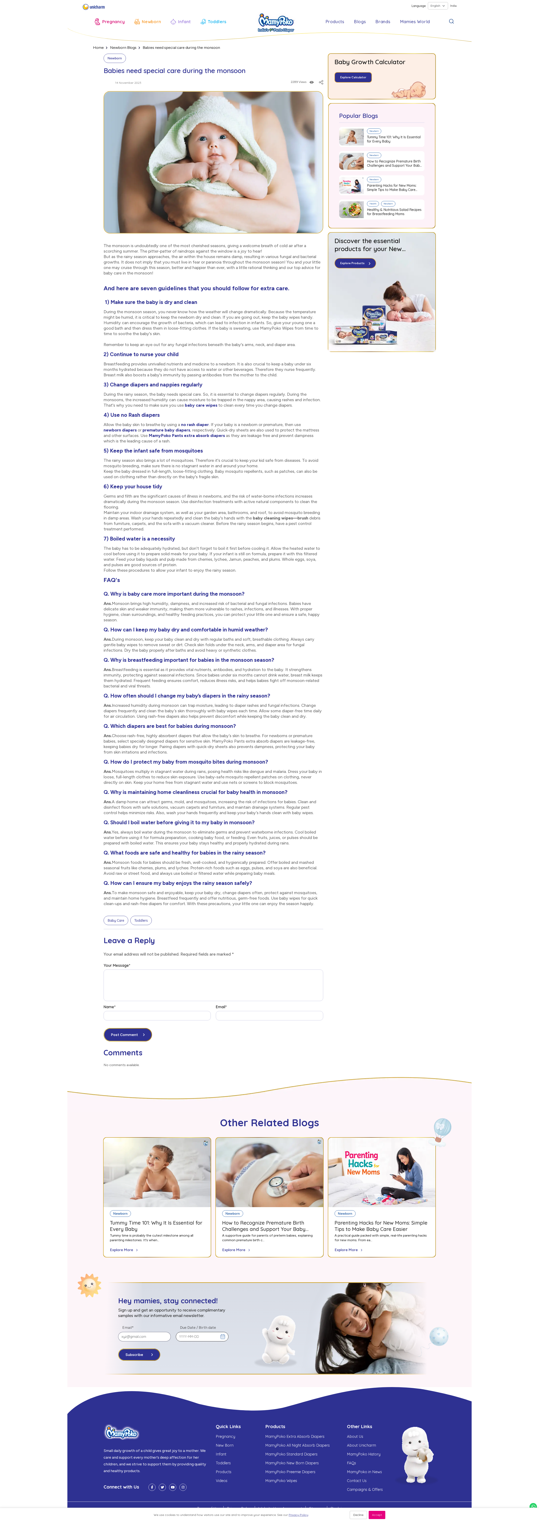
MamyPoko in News (364, 1471)
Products (223, 1471)
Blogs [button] (360, 21)
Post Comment (124, 1034)
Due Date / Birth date (198, 1327)
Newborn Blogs (123, 47)
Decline (358, 1515)
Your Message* (117, 965)
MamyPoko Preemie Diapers (290, 1471)
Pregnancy (225, 1436)
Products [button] (335, 21)
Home (98, 47)
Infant (221, 1454)
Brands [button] (382, 21)
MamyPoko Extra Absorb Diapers (294, 1436)
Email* (221, 1006)
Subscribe (134, 1354)
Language (419, 6)
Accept (377, 1515)
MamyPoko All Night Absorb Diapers (297, 1445)
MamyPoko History (363, 1454)
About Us (355, 1436)
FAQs (351, 1463)
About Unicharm (361, 1445)
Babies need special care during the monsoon (181, 47)
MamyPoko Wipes (281, 1480)
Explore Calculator (353, 77)
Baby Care (116, 920)
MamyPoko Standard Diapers (291, 1454)
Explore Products (352, 263)
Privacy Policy (298, 1515)
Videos (221, 1480)
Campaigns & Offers (365, 1489)
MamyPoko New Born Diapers (292, 1463)
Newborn (115, 58)
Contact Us (357, 1480)
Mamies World (415, 21)
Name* (109, 1006)
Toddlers (141, 920)
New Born (224, 1445)
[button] (109, 22)
